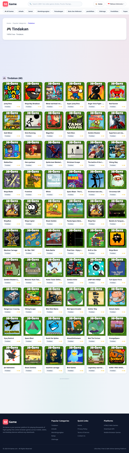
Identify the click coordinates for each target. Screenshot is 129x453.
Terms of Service (83, 432)
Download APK (109, 429)
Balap (53, 436)
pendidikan (90, 11)
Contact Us (81, 436)
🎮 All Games (9, 11)
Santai (30, 11)
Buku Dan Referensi (75, 11)
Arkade (21, 11)
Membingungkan (43, 11)
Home (9, 23)
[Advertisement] (64, 58)
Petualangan (58, 11)
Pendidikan (114, 11)
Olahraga (102, 11)
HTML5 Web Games (111, 425)
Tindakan (54, 425)
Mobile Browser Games (112, 432)
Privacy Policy (82, 429)
